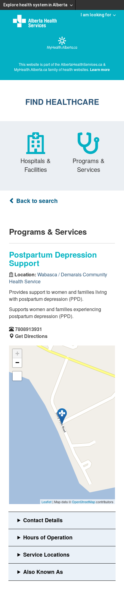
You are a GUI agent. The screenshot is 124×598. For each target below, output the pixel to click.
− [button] (17, 362)
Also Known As (43, 572)
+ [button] (17, 353)
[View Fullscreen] (17, 376)
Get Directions (31, 336)
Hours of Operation (48, 537)
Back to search (36, 201)
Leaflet (46, 501)
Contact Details (43, 520)
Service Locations (46, 554)
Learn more (100, 69)
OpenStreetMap (83, 501)
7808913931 (28, 329)
